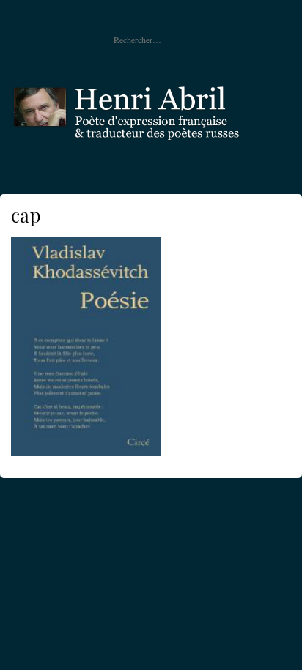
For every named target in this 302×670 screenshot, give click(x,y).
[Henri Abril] (151, 109)
